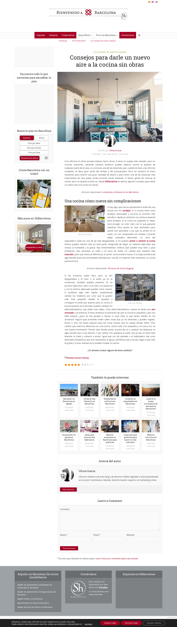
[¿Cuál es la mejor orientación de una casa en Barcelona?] (151, 389)
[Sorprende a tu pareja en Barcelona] (69, 426)
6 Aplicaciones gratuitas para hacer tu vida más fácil (130, 438)
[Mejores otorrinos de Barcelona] (151, 426)
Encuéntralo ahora (29, 158)
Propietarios (68, 35)
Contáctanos (127, 35)
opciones (88, 624)
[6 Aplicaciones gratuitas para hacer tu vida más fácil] (130, 426)
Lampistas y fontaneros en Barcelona (120, 192)
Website (130, 534)
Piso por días (34, 152)
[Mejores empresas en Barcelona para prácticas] (110, 426)
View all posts (68, 489)
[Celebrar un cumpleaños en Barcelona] (130, 389)
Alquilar (40, 35)
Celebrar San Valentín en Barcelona (89, 401)
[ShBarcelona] (88, 12)
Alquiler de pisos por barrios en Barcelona (34, 607)
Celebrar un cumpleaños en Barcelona (130, 401)
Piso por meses (34, 148)
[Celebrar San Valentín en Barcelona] (89, 389)
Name (64, 534)
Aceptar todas (110, 623)
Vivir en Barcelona (105, 35)
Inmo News (84, 35)
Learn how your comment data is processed (116, 558)
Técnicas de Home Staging (120, 268)
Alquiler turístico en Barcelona (29, 599)
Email (96, 534)
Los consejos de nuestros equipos (109, 52)
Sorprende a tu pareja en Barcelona (69, 437)
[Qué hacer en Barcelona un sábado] (69, 389)
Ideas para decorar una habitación (89, 437)
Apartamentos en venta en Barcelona (33, 603)
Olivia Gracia (115, 150)
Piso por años (34, 143)
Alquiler (27, 138)
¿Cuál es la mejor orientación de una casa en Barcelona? (151, 404)
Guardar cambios (154, 623)
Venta (41, 138)
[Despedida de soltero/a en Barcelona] (110, 389)
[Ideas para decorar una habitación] (89, 426)
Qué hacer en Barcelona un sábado (69, 401)
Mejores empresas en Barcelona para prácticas (110, 438)
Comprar (53, 35)
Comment (64, 509)
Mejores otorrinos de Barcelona (151, 437)
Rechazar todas (131, 623)
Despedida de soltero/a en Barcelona (110, 401)
